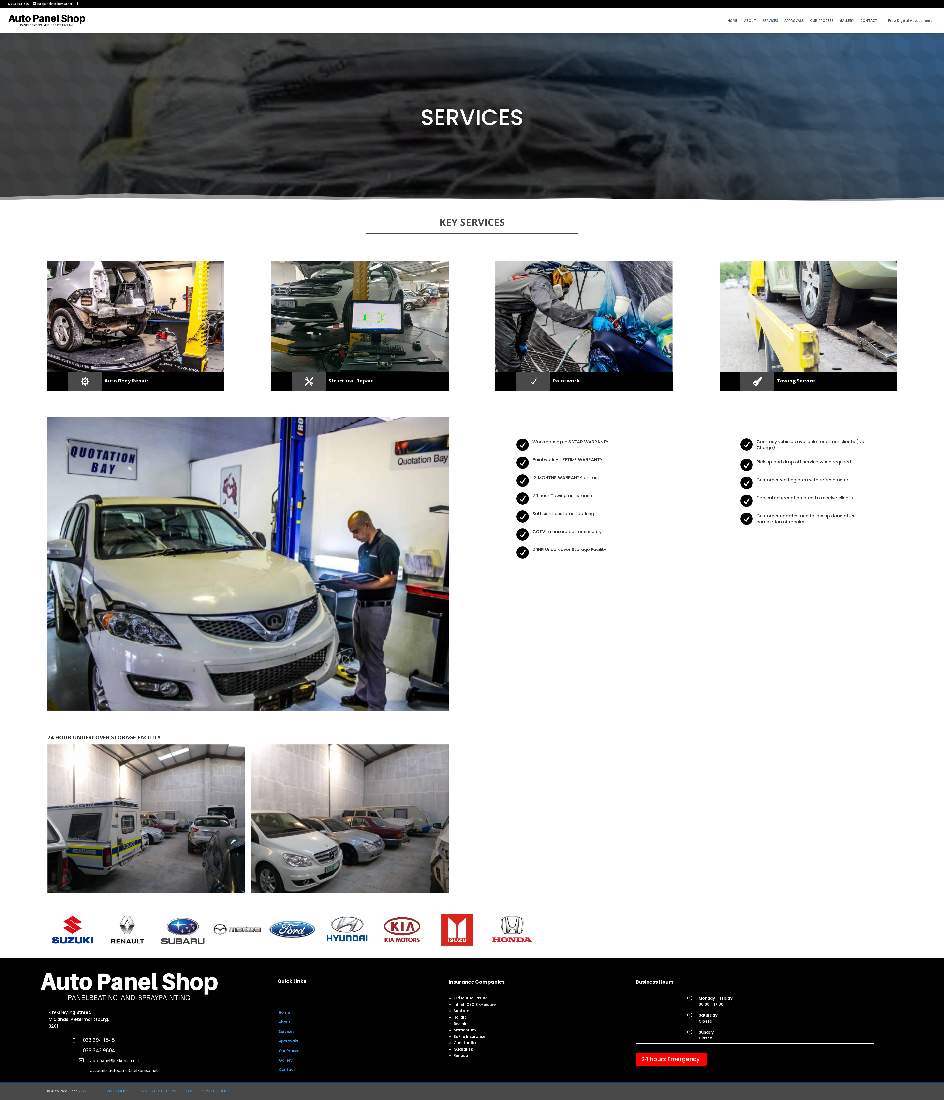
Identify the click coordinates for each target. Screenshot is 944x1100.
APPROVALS (794, 21)
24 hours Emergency (670, 1059)
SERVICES (770, 21)
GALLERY (847, 21)
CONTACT (868, 21)
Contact (287, 1069)
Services (287, 1031)
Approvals (288, 1041)
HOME (732, 21)
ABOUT (750, 21)
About (284, 1021)
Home (284, 1012)
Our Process (290, 1050)
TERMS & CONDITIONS (157, 1091)
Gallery (286, 1060)
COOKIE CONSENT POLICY (207, 1091)
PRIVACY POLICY (114, 1091)
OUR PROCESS (821, 21)
